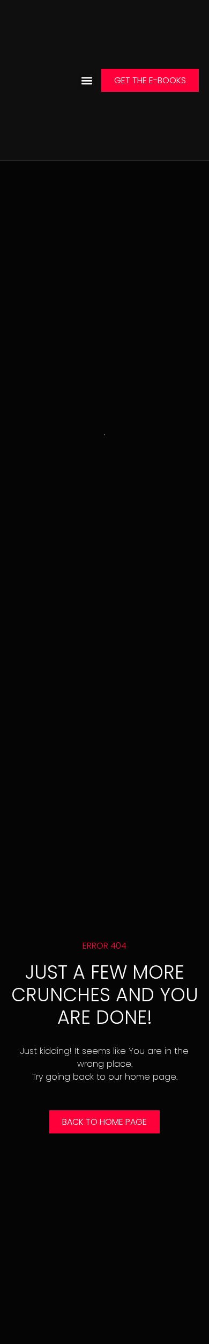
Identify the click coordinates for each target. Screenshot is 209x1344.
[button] (87, 80)
